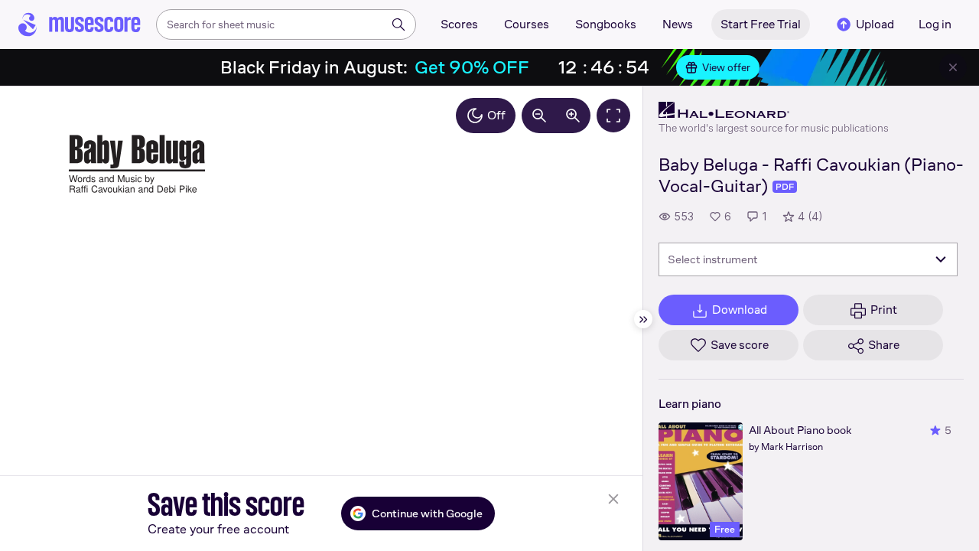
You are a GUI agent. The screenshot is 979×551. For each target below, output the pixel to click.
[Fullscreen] (613, 115)
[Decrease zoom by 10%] (539, 115)
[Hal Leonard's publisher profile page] (774, 110)
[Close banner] (953, 67)
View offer (726, 67)
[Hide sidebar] (643, 319)
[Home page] (79, 24)
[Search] (398, 24)
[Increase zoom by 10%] (573, 115)
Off (496, 115)
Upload (875, 24)
